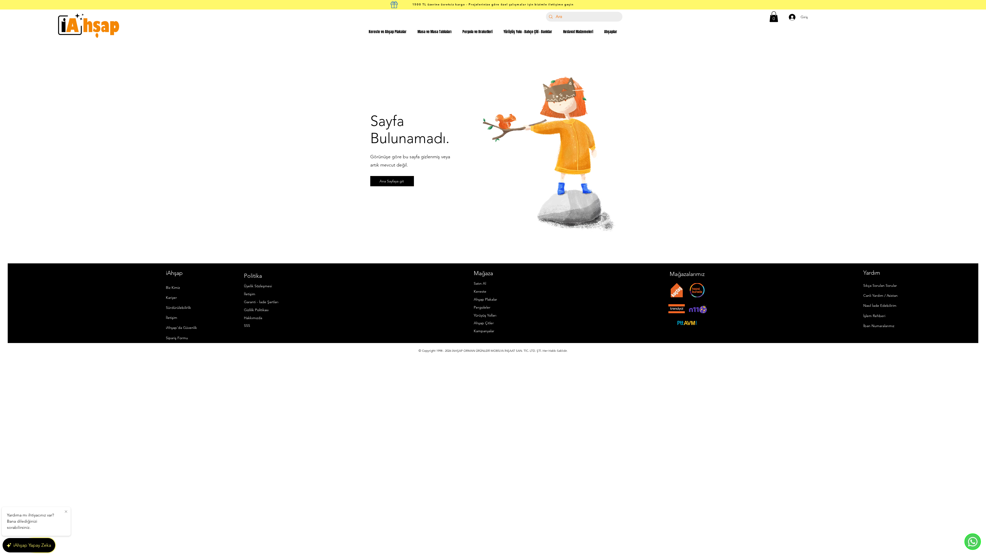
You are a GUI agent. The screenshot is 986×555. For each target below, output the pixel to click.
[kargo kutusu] (394, 4)
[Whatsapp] (972, 541)
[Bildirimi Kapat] (66, 512)
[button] (773, 16)
